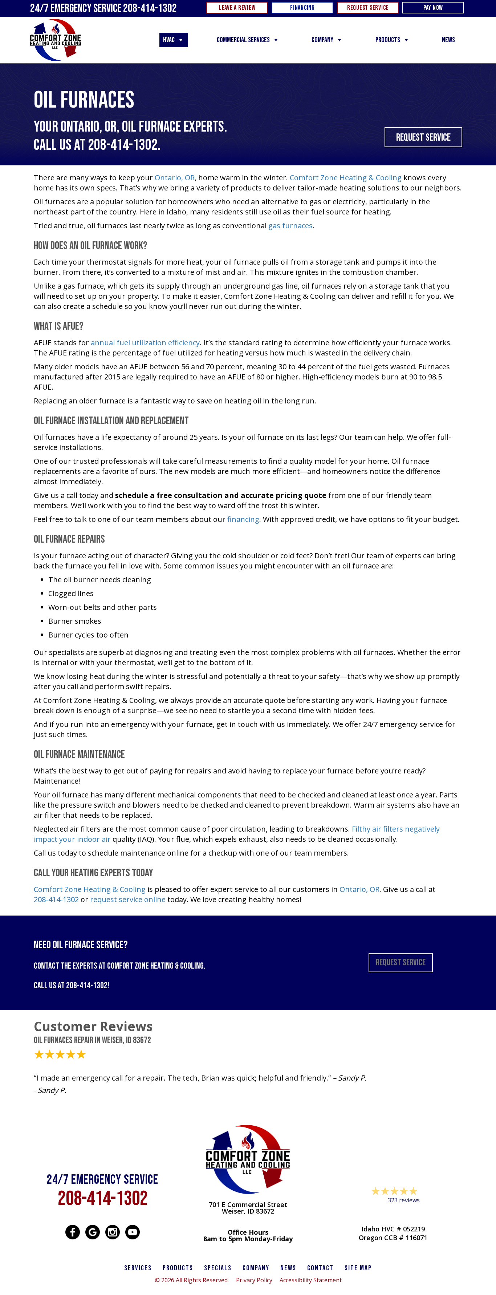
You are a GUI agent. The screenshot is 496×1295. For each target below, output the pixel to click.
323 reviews (404, 1200)
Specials (218, 1268)
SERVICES (138, 1268)
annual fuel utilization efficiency (145, 342)
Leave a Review (393, 1214)
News (448, 40)
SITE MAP (358, 1268)
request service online (128, 899)
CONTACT (320, 1268)
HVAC (169, 40)
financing (243, 519)
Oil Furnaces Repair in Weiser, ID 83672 (92, 1040)
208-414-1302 (123, 145)
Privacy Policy (254, 1280)
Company (322, 40)
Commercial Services (243, 40)
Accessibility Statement (311, 1280)
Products (387, 40)
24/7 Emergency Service (103, 8)
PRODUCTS (178, 1268)
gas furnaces (290, 225)
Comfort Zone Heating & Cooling (346, 177)
